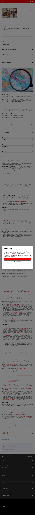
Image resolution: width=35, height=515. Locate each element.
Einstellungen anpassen (17, 263)
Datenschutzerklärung (15, 253)
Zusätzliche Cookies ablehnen (17, 261)
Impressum (20, 266)
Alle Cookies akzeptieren (17, 258)
